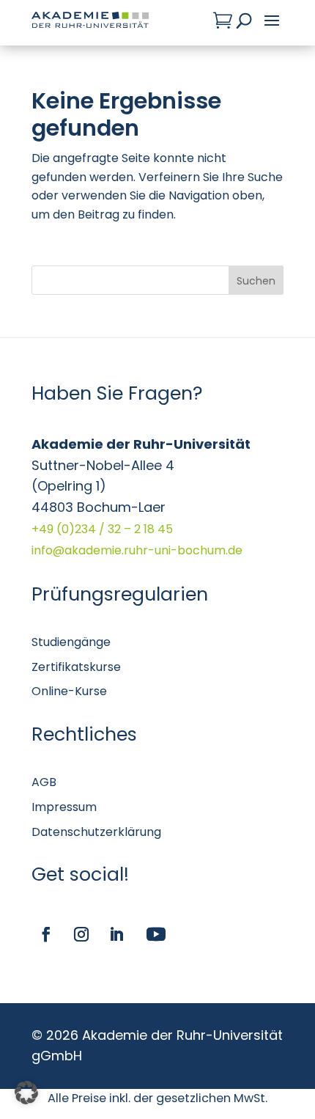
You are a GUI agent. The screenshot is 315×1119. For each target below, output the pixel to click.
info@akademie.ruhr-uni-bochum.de (137, 550)
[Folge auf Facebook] (46, 934)
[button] (26, 1092)
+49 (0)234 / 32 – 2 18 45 (102, 529)
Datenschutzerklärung (96, 831)
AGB (44, 782)
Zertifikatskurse (76, 666)
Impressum (64, 807)
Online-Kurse (69, 691)
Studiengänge (71, 642)
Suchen (256, 281)
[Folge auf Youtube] (156, 934)
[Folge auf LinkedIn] (116, 934)
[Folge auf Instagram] (81, 934)
